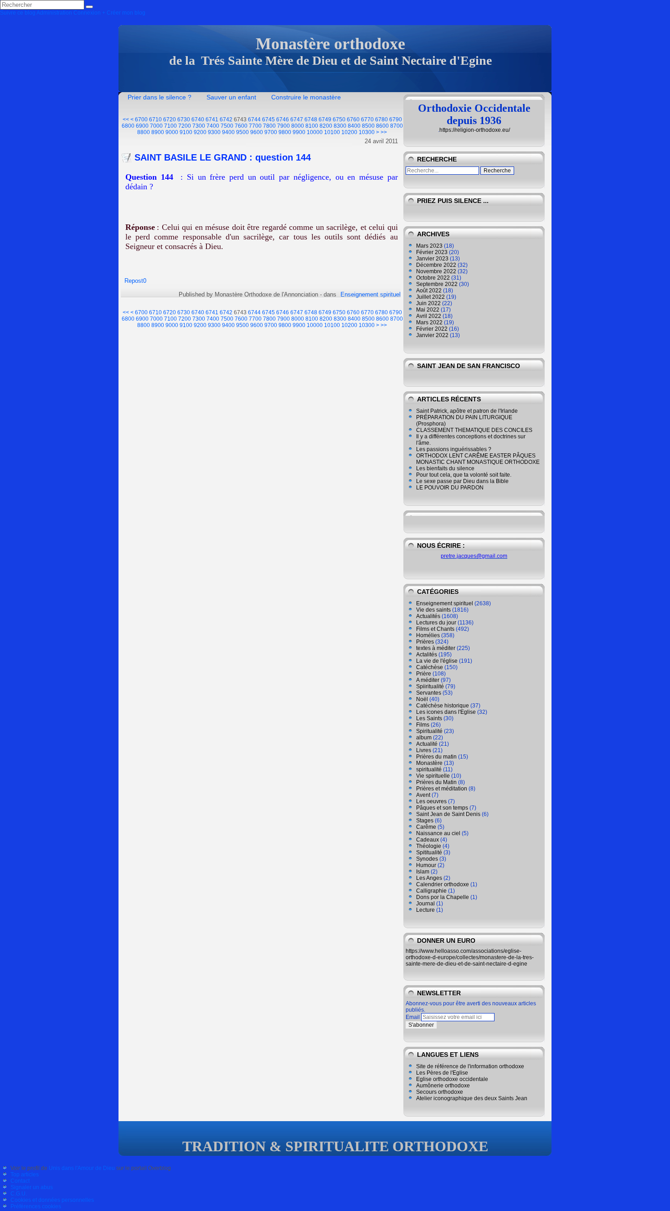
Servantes (428, 693)
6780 (381, 119)
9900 (299, 132)
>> (384, 132)
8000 (297, 126)
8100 (311, 126)
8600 (382, 126)
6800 (128, 126)
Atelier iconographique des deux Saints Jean (471, 1098)
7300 (198, 126)
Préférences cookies (35, 1206)
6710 (155, 119)
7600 (241, 126)
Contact (20, 1181)
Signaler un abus (31, 1187)
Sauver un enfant (231, 97)
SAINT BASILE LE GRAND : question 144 (222, 157)
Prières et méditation (441, 788)
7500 (227, 126)
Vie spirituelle (433, 776)
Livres (423, 750)
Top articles (24, 1174)
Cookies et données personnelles (52, 1200)
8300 (340, 126)
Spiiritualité (430, 686)
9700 (270, 132)
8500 (368, 126)
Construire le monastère (306, 97)
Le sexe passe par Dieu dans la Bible (462, 481)
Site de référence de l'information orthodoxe (470, 1066)
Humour (426, 865)
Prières (425, 642)
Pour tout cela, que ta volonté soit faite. (463, 475)
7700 (255, 126)
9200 (200, 132)
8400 (354, 126)
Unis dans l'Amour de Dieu (82, 1168)
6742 (226, 119)
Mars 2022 (429, 322)
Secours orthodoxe (439, 1092)
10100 (332, 132)
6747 (296, 119)
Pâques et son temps (442, 808)
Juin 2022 (428, 303)
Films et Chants (435, 629)
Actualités (428, 616)
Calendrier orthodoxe (442, 884)
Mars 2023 (429, 246)
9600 (256, 132)
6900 (142, 126)
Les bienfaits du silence (445, 468)
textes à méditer (435, 648)
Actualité (427, 744)
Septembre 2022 (437, 284)
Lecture (425, 910)
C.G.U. (18, 1193)
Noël (422, 699)
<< (126, 119)
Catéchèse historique (442, 705)
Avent (423, 795)
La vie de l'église (437, 661)
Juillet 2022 (430, 297)
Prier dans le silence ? (159, 97)
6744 (254, 119)
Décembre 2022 (436, 265)
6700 (141, 119)
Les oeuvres (431, 801)
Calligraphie (431, 891)
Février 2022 (432, 329)
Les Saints (429, 718)
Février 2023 (432, 252)
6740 (197, 119)
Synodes (427, 859)
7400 (212, 126)
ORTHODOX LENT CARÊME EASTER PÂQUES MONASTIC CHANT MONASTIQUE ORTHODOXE (478, 458)
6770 (367, 119)
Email (413, 1017)
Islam (422, 871)
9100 (186, 132)
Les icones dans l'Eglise (446, 712)
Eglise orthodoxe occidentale (452, 1079)
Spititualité (429, 852)
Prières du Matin (436, 782)
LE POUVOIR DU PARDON (450, 487)
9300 (214, 132)
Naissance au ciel (438, 833)
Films (422, 725)
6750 (339, 119)
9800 (284, 132)
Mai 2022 (427, 310)
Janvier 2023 (432, 258)
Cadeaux (427, 840)
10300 (367, 132)
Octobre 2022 (433, 278)
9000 (171, 132)
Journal (425, 903)
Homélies (428, 635)
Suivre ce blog (18, 13)
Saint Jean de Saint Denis (448, 814)
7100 (170, 126)
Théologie (428, 846)
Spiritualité (429, 731)
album (424, 737)
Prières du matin (436, 757)
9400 (228, 132)
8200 (326, 126)
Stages (424, 820)
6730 (183, 119)
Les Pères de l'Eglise (442, 1073)
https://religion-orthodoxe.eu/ (474, 130)
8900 (157, 132)
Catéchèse (429, 667)
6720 (169, 119)
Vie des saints (433, 610)
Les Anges (429, 878)
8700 (396, 126)
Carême (426, 827)
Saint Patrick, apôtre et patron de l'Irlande (467, 411)
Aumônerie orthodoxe (443, 1085)
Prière (423, 673)
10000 (315, 132)
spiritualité (429, 769)
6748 (310, 119)
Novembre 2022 (436, 271)
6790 (395, 119)
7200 (184, 126)
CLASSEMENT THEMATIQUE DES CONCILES (474, 430)
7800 (269, 126)
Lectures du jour (436, 622)
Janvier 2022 (432, 335)
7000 (156, 126)
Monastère (429, 763)
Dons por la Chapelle (442, 897)
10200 (349, 132)
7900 (283, 126)
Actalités (426, 654)
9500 (242, 132)
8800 (143, 132)
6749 (325, 119)
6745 (268, 119)
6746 (282, 119)
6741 (212, 119)
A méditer (427, 680)
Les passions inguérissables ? (453, 449)
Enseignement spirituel (370, 294)
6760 (353, 119)
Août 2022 (429, 290)
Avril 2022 (428, 316)
